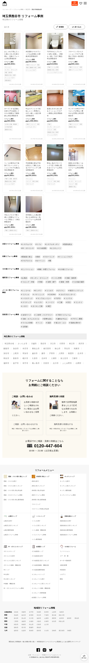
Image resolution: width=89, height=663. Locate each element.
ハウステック (27, 298)
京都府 (31, 621)
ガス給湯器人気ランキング (40, 560)
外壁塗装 (63, 570)
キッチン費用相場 (65, 490)
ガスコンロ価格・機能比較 (12, 565)
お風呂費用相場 (9, 530)
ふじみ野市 (67, 363)
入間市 (61, 353)
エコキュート (56, 248)
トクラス (68, 298)
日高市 (46, 363)
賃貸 (49, 323)
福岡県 (16, 630)
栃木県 (24, 615)
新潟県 (16, 618)
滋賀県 (24, 621)
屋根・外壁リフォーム (46, 269)
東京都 (54, 615)
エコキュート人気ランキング (41, 583)
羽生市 (67, 348)
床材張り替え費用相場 (39, 499)
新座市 (16, 358)
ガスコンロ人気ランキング (12, 560)
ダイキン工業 (37, 306)
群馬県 (31, 615)
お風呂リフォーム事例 (11, 535)
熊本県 (39, 630)
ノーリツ (50, 302)
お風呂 (24, 278)
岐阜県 (61, 618)
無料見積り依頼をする (63, 424)
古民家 (25, 327)
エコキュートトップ (38, 574)
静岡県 (69, 618)
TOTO (58, 298)
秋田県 (46, 612)
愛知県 (77, 618)
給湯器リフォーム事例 (39, 597)
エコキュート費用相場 (39, 593)
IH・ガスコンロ (28, 248)
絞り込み (78, 27)
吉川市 (56, 363)
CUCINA (52, 294)
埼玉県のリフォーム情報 (12, 20)
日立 (69, 302)
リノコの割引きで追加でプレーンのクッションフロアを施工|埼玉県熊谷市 (12, 173)
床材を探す (35, 481)
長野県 (54, 618)
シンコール (26, 290)
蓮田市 (6, 363)
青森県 (24, 612)
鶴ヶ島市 (36, 363)
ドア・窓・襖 (64, 556)
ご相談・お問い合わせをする (25, 424)
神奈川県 (61, 615)
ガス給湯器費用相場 (38, 570)
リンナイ (78, 302)
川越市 (34, 344)
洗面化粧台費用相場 (66, 530)
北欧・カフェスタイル (30, 319)
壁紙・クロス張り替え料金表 (13, 490)
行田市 (62, 344)
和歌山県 (61, 621)
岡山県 (31, 624)
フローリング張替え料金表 (40, 509)
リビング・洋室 (28, 282)
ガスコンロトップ (9, 551)
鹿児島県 (61, 630)
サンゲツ (38, 290)
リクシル (25, 294)
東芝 (49, 306)
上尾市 (16, 353)
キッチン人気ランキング (68, 486)
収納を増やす (75, 323)
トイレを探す (36, 521)
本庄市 (25, 348)
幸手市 (25, 363)
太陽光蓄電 (63, 565)
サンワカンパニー (44, 298)
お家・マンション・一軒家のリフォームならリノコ (44, 655)
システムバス (27, 244)
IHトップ (7, 570)
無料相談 (74, 4)
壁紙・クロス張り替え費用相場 (14, 499)
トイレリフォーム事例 (39, 535)
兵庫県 (46, 621)
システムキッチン (52, 244)
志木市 (80, 353)
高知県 (39, 627)
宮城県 (39, 612)
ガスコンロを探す (9, 556)
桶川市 (25, 358)
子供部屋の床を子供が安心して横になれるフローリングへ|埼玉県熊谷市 (33, 165)
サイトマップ (76, 641)
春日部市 (47, 348)
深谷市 (6, 353)
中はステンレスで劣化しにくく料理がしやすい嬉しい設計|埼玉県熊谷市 (33, 118)
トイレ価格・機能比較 (39, 530)
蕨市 (43, 353)
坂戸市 (16, 363)
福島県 (61, 612)
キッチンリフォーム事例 (68, 495)
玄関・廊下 (51, 282)
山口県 (46, 624)
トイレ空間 (57, 278)
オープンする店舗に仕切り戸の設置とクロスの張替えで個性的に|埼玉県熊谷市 (11, 119)
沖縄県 (69, 630)
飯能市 (6, 348)
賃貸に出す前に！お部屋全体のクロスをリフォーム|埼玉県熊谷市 (76, 174)
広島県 (39, 624)
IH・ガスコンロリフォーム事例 (14, 588)
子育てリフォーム (64, 315)
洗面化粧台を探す (65, 521)
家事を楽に (48, 319)
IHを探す (7, 574)
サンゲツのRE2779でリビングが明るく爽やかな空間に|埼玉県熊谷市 (76, 118)
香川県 (24, 627)
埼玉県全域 (9, 344)
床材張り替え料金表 (38, 490)
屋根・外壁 (64, 282)
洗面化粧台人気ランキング (68, 525)
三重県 (16, 621)
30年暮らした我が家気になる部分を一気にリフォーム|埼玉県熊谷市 (33, 222)
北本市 (44, 358)
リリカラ (49, 290)
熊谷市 (43, 344)
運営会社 (11, 641)
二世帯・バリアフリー (44, 315)
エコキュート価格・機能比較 (41, 588)
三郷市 (75, 358)
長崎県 (31, 630)
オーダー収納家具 (65, 560)
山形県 (54, 612)
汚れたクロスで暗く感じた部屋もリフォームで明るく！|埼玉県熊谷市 (12, 222)
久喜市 (35, 358)
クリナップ (26, 302)
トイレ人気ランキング (39, 525)
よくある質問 (66, 641)
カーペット (41, 261)
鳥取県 (16, 624)
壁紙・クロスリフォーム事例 (13, 495)
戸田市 (52, 353)
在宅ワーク (26, 315)
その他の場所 (78, 282)
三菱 (60, 302)
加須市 (16, 348)
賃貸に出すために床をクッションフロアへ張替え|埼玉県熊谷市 (54, 122)
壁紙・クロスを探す (10, 481)
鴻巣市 (76, 348)
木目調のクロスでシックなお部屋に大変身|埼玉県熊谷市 (33, 61)
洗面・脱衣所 (71, 278)
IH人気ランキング (9, 579)
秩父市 (72, 344)
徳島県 (16, 627)
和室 (41, 282)
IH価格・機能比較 (9, 583)
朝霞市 (71, 353)
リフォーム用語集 (55, 641)
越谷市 (35, 353)
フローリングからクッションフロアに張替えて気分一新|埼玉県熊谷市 (76, 51)
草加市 (25, 353)
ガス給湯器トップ (37, 551)
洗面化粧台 (68, 244)
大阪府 (39, 621)
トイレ (39, 244)
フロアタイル (27, 261)
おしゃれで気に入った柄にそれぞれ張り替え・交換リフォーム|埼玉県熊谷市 (11, 66)
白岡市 (78, 363)
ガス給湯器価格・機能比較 (40, 565)
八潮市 (54, 358)
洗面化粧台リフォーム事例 (68, 535)
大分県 (46, 630)
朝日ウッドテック (76, 290)
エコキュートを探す (38, 579)
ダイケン (61, 290)
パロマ (25, 306)
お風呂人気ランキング (11, 525)
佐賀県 (24, 630)
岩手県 (31, 612)
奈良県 (54, 621)
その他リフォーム (66, 269)
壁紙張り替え (27, 257)
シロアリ (63, 574)
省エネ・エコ (60, 323)
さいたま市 (22, 344)
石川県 (31, 618)
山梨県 (46, 618)
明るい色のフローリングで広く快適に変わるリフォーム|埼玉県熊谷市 (54, 165)
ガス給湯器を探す (37, 556)
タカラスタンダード (67, 294)
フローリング (49, 257)
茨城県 (16, 615)
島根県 (24, 624)
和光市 (6, 358)
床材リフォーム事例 (38, 495)
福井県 (39, 618)
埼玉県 (39, 615)
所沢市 (81, 344)
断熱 (61, 579)
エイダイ (39, 302)
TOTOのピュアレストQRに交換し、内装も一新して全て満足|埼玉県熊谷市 (55, 62)
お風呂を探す (8, 521)
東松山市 (36, 348)
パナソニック (39, 294)
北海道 (16, 612)
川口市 (53, 344)
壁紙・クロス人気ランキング (13, 486)
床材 (38, 257)
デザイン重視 (77, 319)
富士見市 (64, 358)
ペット (40, 323)
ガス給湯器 (42, 248)
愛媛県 (31, 627)
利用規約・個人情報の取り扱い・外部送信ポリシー (32, 641)
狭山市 (57, 348)
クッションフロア (65, 257)
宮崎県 (54, 630)
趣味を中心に (62, 319)
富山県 (24, 618)
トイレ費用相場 (37, 539)
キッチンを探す (65, 481)
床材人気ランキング (38, 486)
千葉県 (46, 615)
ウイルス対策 (27, 323)
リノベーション (28, 269)
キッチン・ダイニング (40, 278)
